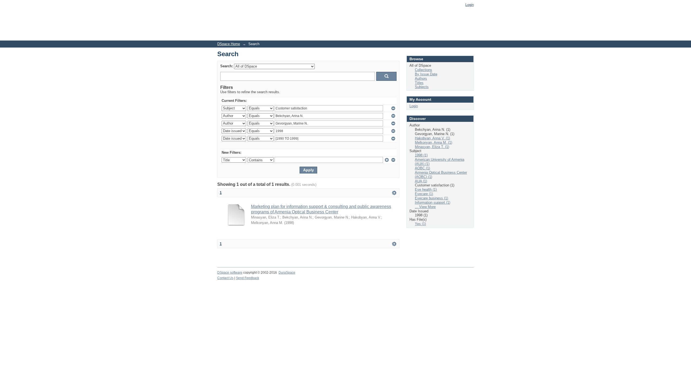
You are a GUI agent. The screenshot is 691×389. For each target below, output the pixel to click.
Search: (226, 66)
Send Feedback (247, 278)
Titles (419, 83)
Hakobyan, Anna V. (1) (432, 138)
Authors (421, 78)
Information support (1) (432, 202)
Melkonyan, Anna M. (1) (433, 142)
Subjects (422, 87)
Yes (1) (420, 224)
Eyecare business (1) (431, 198)
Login (469, 5)
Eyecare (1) (424, 194)
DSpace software (229, 272)
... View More (425, 207)
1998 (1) (421, 155)
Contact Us (225, 278)
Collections (423, 70)
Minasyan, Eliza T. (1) (432, 147)
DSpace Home (228, 44)
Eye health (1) (426, 189)
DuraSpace (287, 272)
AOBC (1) (422, 168)
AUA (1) (421, 181)
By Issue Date (426, 74)
